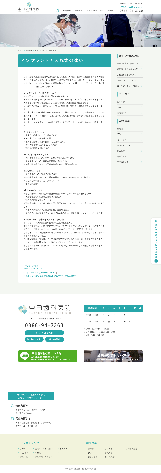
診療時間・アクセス (43, 457)
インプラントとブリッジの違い (39, 272)
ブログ (35, 266)
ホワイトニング (123, 145)
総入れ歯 (121, 151)
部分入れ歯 (121, 157)
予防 (119, 134)
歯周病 (120, 129)
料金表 (110, 10)
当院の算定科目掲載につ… (128, 64)
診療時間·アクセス (126, 3)
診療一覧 (78, 10)
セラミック (121, 140)
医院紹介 (67, 10)
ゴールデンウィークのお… (128, 86)
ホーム (23, 449)
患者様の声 (121, 113)
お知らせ (121, 102)
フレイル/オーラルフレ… (127, 80)
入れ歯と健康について (126, 75)
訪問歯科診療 (122, 162)
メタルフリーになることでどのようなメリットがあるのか (51, 276)
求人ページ (138, 3)
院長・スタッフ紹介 (95, 10)
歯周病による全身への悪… (128, 69)
